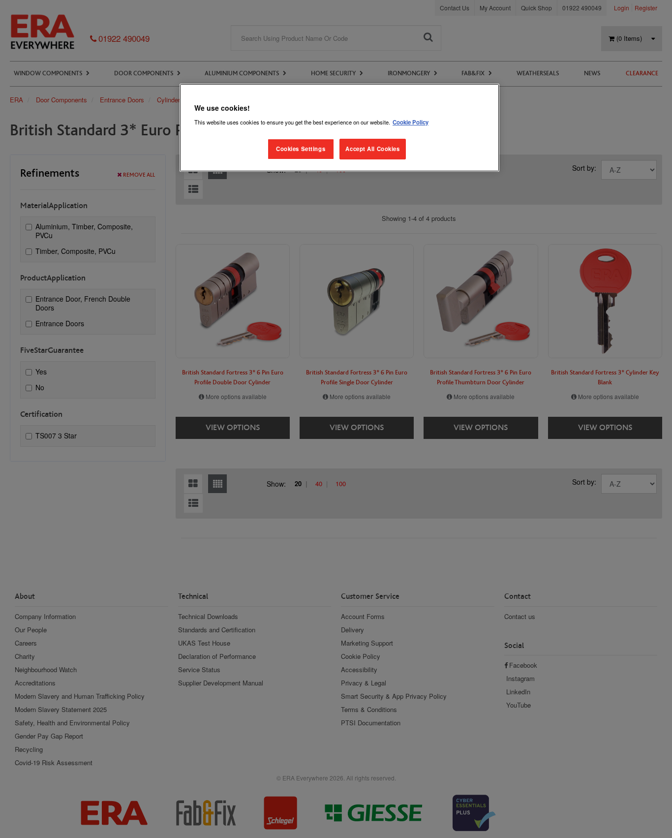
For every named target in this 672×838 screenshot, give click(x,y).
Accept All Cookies (372, 149)
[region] (339, 128)
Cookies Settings (300, 149)
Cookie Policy (410, 122)
